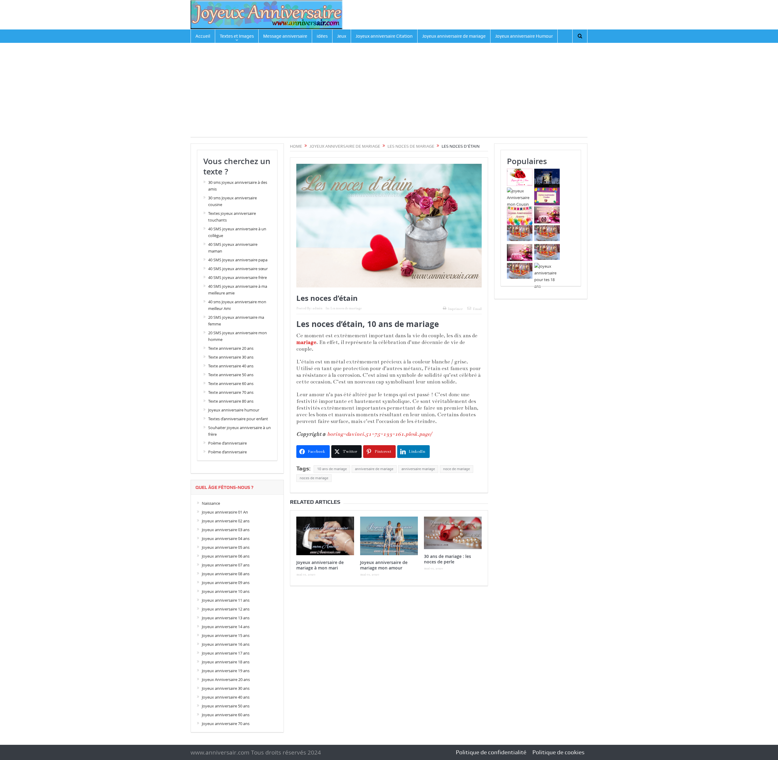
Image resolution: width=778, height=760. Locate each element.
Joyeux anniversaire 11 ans (226, 600)
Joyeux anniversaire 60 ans (226, 714)
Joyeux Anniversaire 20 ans (226, 679)
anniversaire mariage (418, 469)
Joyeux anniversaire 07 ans (226, 565)
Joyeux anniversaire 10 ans (226, 591)
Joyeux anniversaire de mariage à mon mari (320, 565)
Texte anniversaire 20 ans (230, 348)
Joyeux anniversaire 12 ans (226, 609)
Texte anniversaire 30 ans (230, 357)
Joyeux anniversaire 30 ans (226, 688)
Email (477, 309)
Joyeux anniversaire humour (233, 410)
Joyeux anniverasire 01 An (225, 512)
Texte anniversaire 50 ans (230, 374)
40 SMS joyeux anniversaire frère (237, 277)
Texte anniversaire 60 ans (230, 383)
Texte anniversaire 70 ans (230, 392)
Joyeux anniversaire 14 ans (226, 626)
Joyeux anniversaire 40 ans (226, 697)
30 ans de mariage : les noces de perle (447, 559)
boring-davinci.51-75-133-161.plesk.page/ (379, 434)
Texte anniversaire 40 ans (230, 366)
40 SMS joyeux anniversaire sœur (238, 268)
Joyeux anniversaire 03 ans (226, 529)
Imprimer (455, 309)
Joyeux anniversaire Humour (524, 36)
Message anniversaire (285, 36)
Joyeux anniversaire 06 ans (226, 556)
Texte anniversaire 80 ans (230, 401)
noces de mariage (314, 478)
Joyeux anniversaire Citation (384, 36)
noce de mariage (456, 469)
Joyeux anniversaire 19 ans (226, 670)
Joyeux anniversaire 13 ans (226, 618)
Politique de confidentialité (491, 752)
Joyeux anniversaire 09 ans (226, 582)
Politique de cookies (558, 752)
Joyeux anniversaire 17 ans (226, 653)
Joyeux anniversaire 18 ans (226, 662)
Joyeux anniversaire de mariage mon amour (384, 565)
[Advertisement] (389, 94)
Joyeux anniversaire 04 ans (226, 538)
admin (317, 308)
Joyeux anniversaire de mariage (454, 36)
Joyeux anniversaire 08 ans (226, 573)
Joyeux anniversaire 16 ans (226, 644)
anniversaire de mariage (374, 469)
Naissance (211, 503)
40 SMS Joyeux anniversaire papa (237, 260)
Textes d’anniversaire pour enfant (238, 418)
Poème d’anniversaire (227, 443)
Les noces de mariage (346, 308)
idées (322, 36)
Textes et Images (237, 36)
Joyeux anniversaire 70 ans (226, 723)
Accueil (202, 36)
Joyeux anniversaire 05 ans (226, 547)
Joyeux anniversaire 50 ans (226, 706)
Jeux (341, 36)
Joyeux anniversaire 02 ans (226, 521)
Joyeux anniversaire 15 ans (226, 635)
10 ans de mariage (332, 469)
